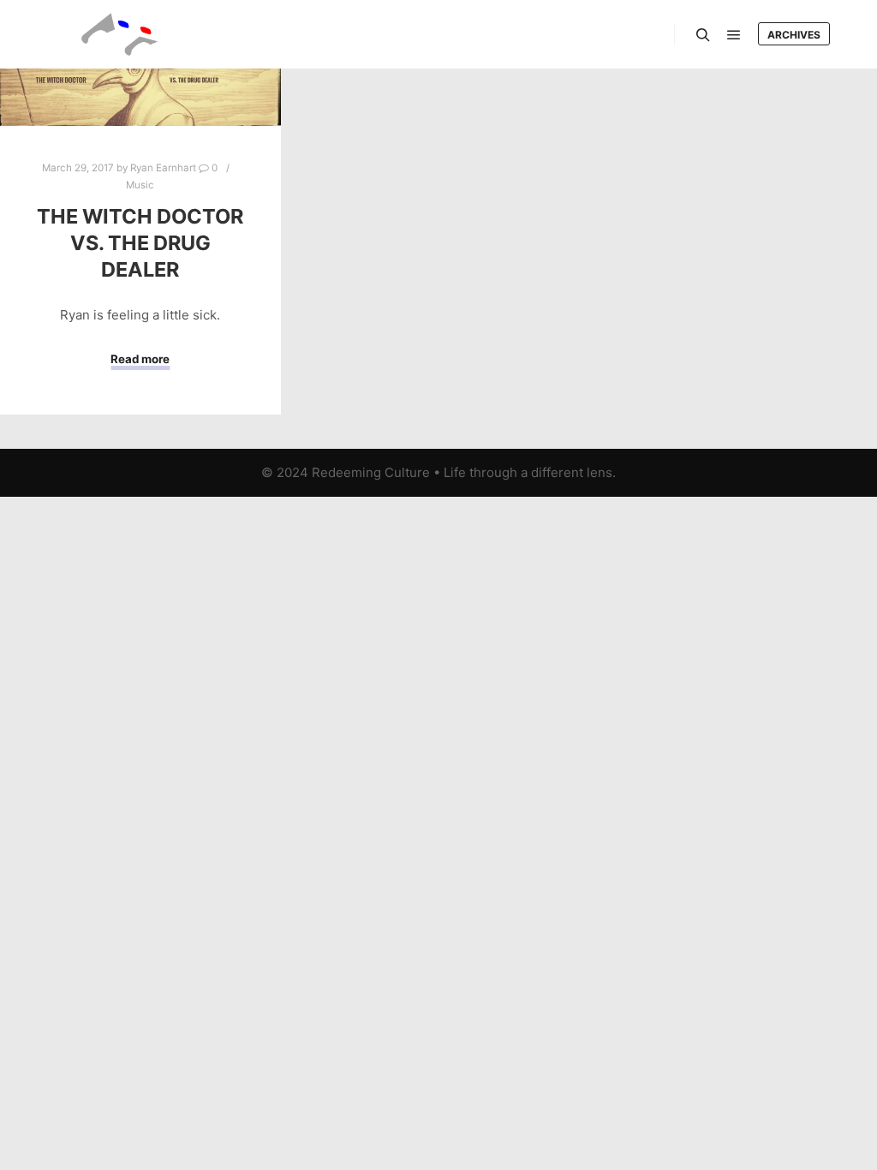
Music (140, 185)
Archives (793, 34)
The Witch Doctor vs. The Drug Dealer (140, 242)
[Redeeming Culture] (120, 34)
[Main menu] (734, 35)
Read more (140, 359)
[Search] (703, 35)
